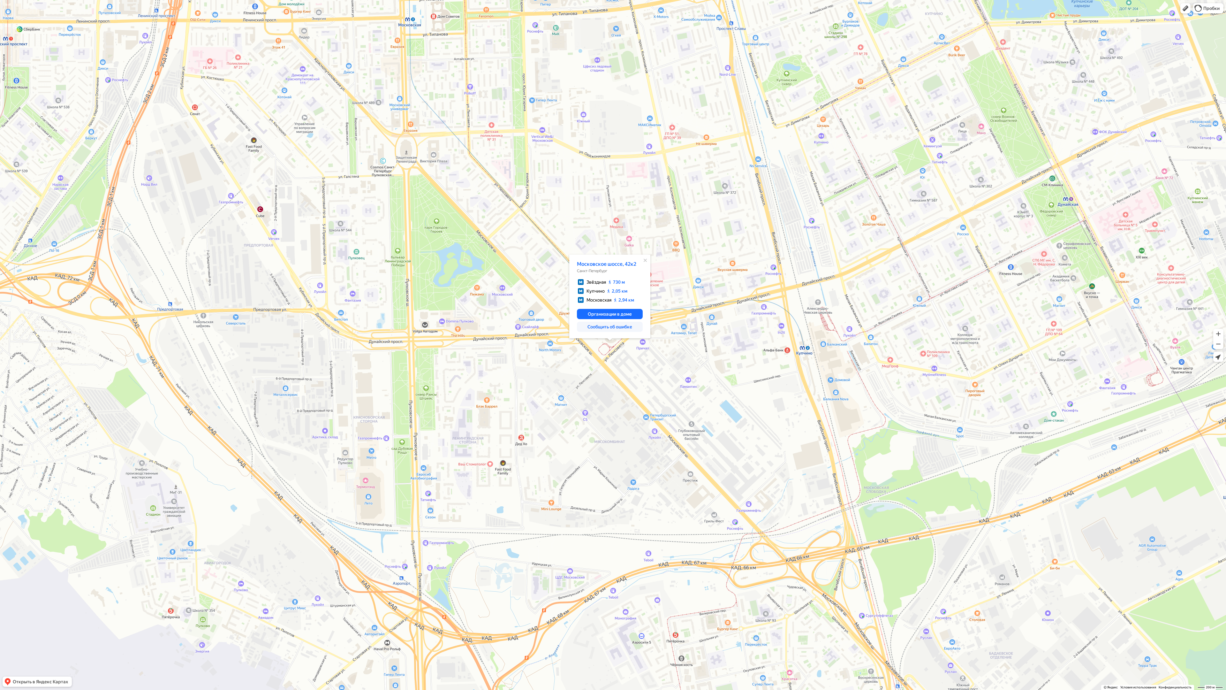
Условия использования (1138, 687)
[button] (1185, 8)
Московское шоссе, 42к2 (606, 264)
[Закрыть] (645, 260)
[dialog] (609, 296)
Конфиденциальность (1175, 687)
